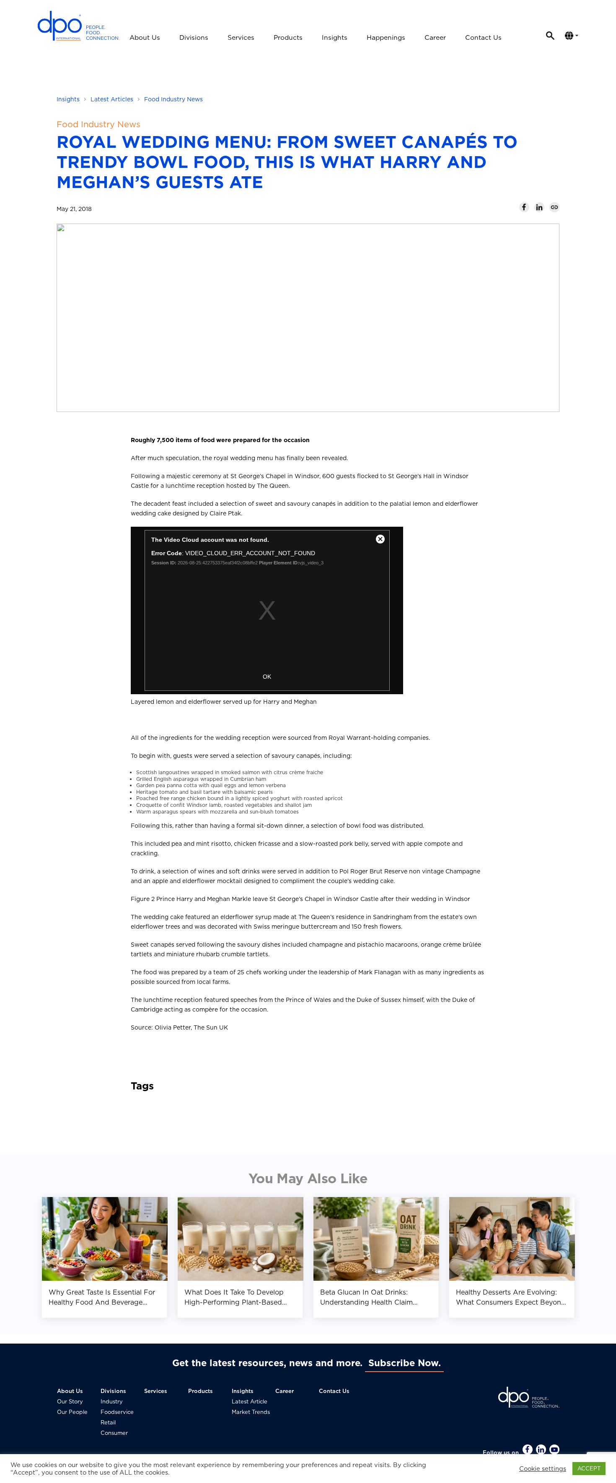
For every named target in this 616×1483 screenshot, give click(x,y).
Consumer (114, 1433)
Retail (108, 1422)
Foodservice (117, 1412)
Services (241, 37)
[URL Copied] (554, 207)
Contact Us (483, 37)
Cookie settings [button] (542, 1469)
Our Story (70, 1401)
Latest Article (249, 1401)
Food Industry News (173, 99)
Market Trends (251, 1412)
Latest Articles (112, 99)
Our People (72, 1412)
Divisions (193, 37)
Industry (112, 1401)
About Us (144, 37)
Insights (334, 37)
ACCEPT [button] (588, 1468)
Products (288, 37)
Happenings (386, 37)
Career (435, 37)
